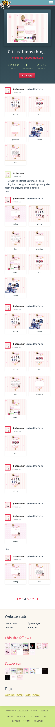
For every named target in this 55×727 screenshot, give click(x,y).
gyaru (19, 695)
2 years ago (17, 92)
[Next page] (37, 599)
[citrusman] (7, 90)
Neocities (10, 710)
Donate (21, 716)
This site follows (18, 638)
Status (16, 721)
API (45, 716)
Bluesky (44, 710)
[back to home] (5, 4)
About (10, 716)
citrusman (20, 89)
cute (28, 695)
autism (36, 695)
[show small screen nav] (51, 2)
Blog (37, 716)
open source (22, 710)
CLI (30, 716)
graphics (9, 695)
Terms (26, 721)
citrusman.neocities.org (27, 58)
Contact (38, 721)
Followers (13, 663)
